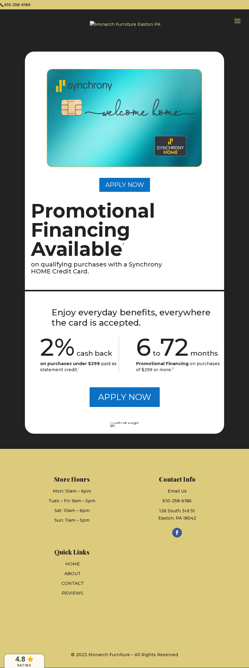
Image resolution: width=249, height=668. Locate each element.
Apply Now (124, 184)
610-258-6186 (177, 501)
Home (72, 564)
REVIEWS (72, 593)
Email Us (177, 491)
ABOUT (72, 573)
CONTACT (72, 583)
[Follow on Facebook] (177, 532)
